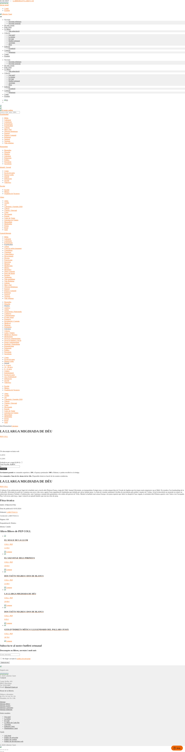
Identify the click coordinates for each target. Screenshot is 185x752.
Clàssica (7, 331)
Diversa (7, 258)
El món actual (9, 317)
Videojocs (7, 182)
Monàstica (7, 269)
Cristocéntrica (9, 254)
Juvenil (6, 180)
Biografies (7, 150)
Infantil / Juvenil (5, 167)
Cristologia (8, 122)
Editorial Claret (9, 726)
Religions (7, 137)
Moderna (7, 325)
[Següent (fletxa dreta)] (3, 751)
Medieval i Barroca (10, 335)
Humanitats (4, 147)
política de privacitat (23, 659)
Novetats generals (15, 23)
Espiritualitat (4, 114)
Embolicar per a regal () (10, 462)
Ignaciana (7, 262)
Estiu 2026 (8, 27)
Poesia (6, 226)
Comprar (3, 469)
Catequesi (7, 120)
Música (6, 192)
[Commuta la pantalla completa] (3, 749)
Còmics (6, 371)
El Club (11, 39)
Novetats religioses (15, 22)
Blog (10, 45)
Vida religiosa (9, 143)
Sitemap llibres (5, 704)
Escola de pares (9, 173)
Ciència (6, 208)
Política (6, 160)
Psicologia (7, 162)
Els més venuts (9, 25)
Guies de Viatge (9, 218)
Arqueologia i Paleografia (13, 312)
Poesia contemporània (11, 342)
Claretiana (7, 252)
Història (7, 154)
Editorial (7, 47)
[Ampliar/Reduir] (1, 749)
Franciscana (8, 260)
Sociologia (7, 164)
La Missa (7, 29)
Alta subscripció (14, 31)
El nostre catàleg (7, 110)
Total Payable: (5, 464)
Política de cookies (10, 739)
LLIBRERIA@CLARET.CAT (23, 1)
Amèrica (7, 308)
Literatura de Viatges (11, 220)
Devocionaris (8, 256)
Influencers (8, 179)
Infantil (6, 177)
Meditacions (8, 266)
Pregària (7, 275)
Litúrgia (7, 128)
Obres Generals (9, 271)
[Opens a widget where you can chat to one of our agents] (177, 748)
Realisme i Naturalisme (12, 344)
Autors (2, 233)
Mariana (7, 264)
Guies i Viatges (9, 333)
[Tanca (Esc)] (7, 749)
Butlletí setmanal (14, 41)
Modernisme (8, 337)
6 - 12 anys (8, 369)
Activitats (12, 43)
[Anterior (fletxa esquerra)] (1, 751)
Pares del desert (9, 273)
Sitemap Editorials (6, 709)
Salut (6, 230)
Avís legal (7, 736)
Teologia (7, 141)
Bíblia (6, 118)
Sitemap (2, 702)
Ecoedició (12, 48)
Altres (2, 197)
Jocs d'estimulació (10, 377)
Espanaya (7, 319)
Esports (6, 216)
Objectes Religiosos (11, 131)
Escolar (2, 186)
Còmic (6, 171)
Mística (6, 268)
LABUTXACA (12, 512)
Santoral (7, 139)
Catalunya (7, 313)
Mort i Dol (7, 129)
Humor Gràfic (9, 175)
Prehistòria (7, 327)
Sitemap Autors (5, 706)
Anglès (6, 203)
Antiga (6, 310)
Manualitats (8, 222)
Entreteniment (9, 373)
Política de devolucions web (13, 741)
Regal (6, 228)
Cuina (6, 212)
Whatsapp (12, 52)
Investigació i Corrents (11, 321)
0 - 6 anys (7, 365)
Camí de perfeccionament (13, 248)
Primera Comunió (10, 135)
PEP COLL (4, 436)
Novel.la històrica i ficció (12, 340)
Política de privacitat (11, 737)
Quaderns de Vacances (12, 193)
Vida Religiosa (9, 281)
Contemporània (9, 315)
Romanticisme (9, 346)
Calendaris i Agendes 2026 (13, 207)
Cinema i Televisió (10, 210)
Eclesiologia (8, 124)
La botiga (12, 37)
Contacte (7, 50)
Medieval (7, 323)
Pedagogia (7, 158)
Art (5, 205)
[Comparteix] (5, 749)
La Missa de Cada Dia (11, 722)
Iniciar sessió (4, 5)
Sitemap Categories (6, 708)
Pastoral (7, 133)
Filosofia (7, 152)
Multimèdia (8, 224)
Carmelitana (8, 250)
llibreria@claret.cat (11, 687)
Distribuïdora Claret (11, 728)
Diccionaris (8, 214)
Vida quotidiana (9, 279)
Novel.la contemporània (12, 338)
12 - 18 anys (8, 367)
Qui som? (12, 35)
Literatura (7, 156)
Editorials (8, 233)
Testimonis (8, 277)
